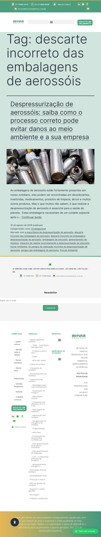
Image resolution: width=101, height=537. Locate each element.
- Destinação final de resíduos (37, 471)
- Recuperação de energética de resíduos (38, 423)
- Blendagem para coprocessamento (39, 386)
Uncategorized (38, 228)
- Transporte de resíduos (35, 369)
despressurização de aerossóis (25, 239)
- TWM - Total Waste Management (40, 346)
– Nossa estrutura (18, 361)
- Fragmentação (38, 428)
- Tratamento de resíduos (36, 380)
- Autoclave (36, 432)
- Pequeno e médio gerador (37, 490)
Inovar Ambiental (18, 246)
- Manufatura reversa (36, 397)
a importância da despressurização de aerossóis (49, 232)
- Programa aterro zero (39, 352)
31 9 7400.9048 (42, 4)
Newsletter (50, 292)
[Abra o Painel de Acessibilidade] (15, 522)
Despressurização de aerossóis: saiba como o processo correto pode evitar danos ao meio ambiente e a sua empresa (49, 120)
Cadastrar (50, 308)
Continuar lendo (32, 217)
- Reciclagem (34, 494)
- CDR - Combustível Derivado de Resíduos (39, 459)
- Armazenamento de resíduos (38, 374)
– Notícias (18, 391)
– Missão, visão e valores (18, 352)
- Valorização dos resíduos (38, 416)
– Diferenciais (19, 377)
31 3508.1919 (21, 4)
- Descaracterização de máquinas (39, 452)
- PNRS (34, 356)
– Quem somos (17, 342)
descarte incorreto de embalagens (68, 236)
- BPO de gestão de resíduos (37, 484)
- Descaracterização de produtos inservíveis (39, 445)
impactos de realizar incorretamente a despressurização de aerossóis (54, 243)
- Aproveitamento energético (38, 465)
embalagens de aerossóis (55, 239)
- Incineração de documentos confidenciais (38, 438)
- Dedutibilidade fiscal (38, 475)
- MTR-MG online (38, 360)
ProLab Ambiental (69, 250)
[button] (51, 22)
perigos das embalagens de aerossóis (40, 250)
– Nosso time (17, 369)
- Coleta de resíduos (37, 364)
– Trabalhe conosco (18, 398)
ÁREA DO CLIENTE (64, 4)
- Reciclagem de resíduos (38, 410)
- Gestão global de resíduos (36, 340)
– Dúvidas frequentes (18, 385)
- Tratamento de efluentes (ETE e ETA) (38, 404)
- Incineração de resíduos (38, 392)
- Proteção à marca (37, 479)
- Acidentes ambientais (38, 498)
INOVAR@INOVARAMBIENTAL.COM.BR (32, 9)
